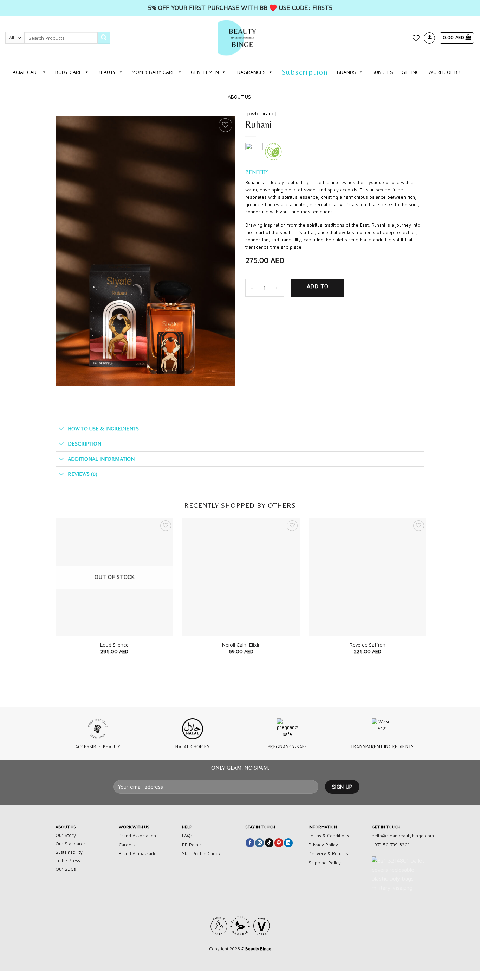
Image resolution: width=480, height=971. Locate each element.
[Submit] (104, 38)
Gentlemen (205, 72)
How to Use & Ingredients (103, 428)
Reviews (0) (82, 474)
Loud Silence (114, 645)
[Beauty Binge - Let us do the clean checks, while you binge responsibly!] (240, 38)
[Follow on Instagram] (259, 842)
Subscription (304, 72)
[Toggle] (61, 429)
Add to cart (318, 290)
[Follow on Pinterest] (278, 842)
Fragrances (250, 72)
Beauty (107, 72)
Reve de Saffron (367, 645)
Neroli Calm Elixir (241, 645)
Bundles (382, 72)
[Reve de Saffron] (367, 577)
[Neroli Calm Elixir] (241, 577)
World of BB (444, 72)
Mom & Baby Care (153, 72)
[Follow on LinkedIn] (288, 842)
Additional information (101, 459)
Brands (346, 72)
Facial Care (25, 72)
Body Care (68, 72)
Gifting (411, 72)
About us (239, 97)
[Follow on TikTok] (269, 842)
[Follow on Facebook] (250, 842)
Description (84, 444)
